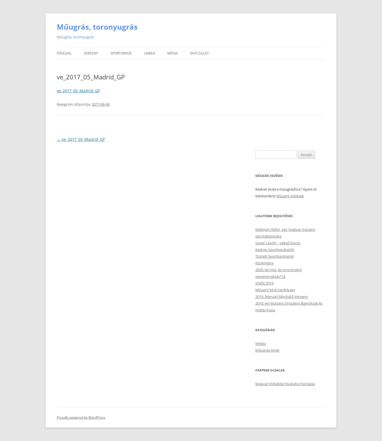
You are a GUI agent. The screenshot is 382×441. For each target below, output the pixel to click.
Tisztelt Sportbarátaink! (274, 256)
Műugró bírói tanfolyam (275, 289)
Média (172, 53)
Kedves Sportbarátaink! (274, 249)
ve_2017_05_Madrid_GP (78, 90)
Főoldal (64, 53)
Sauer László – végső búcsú (277, 242)
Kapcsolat (199, 53)
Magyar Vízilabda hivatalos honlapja (285, 383)
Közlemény (264, 262)
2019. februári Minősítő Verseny (281, 296)
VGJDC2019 (264, 283)
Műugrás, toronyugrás (97, 27)
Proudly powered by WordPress (81, 417)
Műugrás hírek (267, 350)
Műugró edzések (290, 195)
